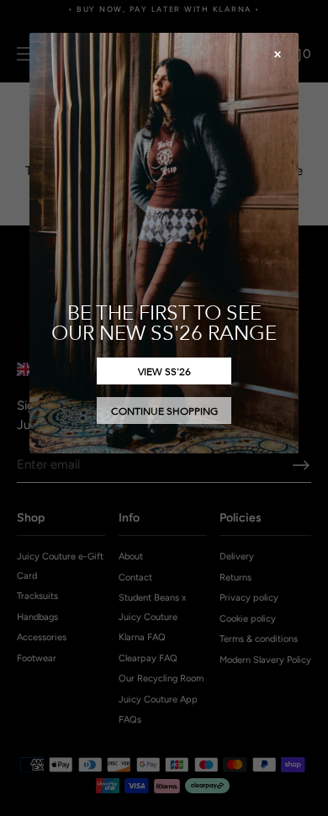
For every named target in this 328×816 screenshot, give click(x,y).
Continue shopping (164, 410)
